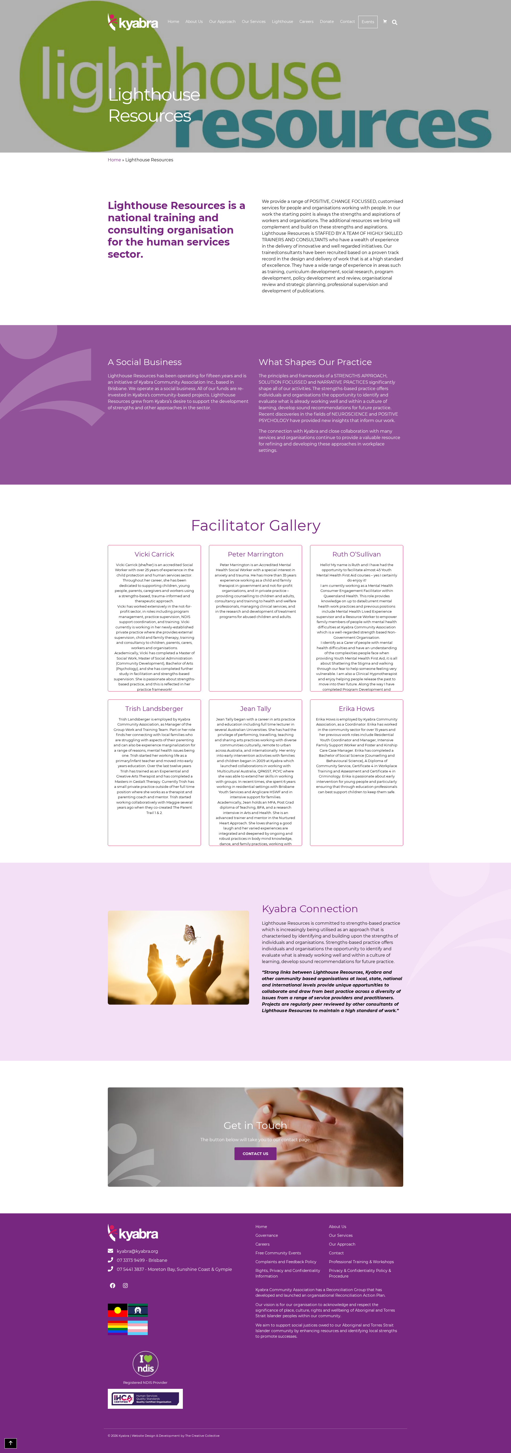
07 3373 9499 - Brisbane (141, 1260)
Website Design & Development (156, 1436)
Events (368, 21)
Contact (347, 21)
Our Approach (222, 21)
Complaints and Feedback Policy (286, 1261)
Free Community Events (278, 1253)
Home (173, 21)
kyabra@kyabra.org (137, 1251)
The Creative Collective (202, 1436)
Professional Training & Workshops (361, 1261)
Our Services (254, 21)
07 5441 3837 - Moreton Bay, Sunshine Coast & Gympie (174, 1269)
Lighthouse (282, 21)
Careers (306, 21)
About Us (194, 21)
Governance (267, 1235)
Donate (327, 21)
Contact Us (255, 1153)
